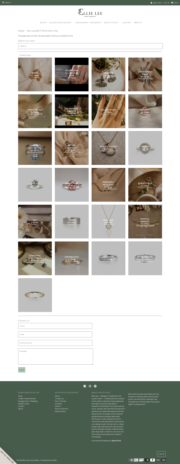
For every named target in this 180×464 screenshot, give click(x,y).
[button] (8, 455)
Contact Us (59, 399)
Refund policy (60, 411)
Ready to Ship (111, 23)
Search (58, 406)
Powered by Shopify (49, 460)
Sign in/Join (157, 3)
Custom (126, 23)
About (137, 23)
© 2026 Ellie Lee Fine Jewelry (28, 460)
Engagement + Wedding (87, 23)
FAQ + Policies (60, 401)
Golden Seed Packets (60, 23)
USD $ (166, 3)
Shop (42, 23)
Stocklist (58, 404)
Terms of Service (61, 409)
